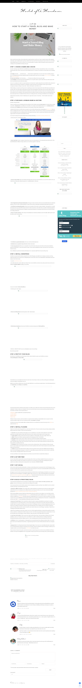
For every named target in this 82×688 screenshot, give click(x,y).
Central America (62, 151)
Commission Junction (22, 491)
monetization (16, 563)
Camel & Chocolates (15, 76)
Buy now (77, 236)
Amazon (16, 491)
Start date (61, 229)
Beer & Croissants (48, 75)
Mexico (60, 154)
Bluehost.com (49, 109)
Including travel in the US (66, 225)
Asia (59, 151)
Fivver (51, 422)
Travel (69, 154)
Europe (64, 153)
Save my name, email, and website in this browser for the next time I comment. (24, 667)
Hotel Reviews (68, 153)
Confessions (68, 151)
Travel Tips (61, 155)
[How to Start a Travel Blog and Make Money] (32, 44)
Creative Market (13, 413)
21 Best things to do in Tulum (42, 570)
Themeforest (12, 412)
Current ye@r (12, 672)
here (18, 499)
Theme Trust (12, 416)
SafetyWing (28, 494)
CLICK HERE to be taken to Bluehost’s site (43, 115)
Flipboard (30, 474)
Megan (19, 601)
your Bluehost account (18, 260)
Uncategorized (66, 155)
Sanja (19, 613)
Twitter (13, 474)
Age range (61, 221)
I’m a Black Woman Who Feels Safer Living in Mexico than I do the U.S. (25, 570)
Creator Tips (32, 23)
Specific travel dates (65, 227)
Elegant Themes (13, 415)
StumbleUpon (24, 474)
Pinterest (15, 474)
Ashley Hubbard (21, 639)
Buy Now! (64, 241)
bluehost (12, 563)
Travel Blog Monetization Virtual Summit (24, 525)
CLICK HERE (28, 527)
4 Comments (52, 563)
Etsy (17, 423)
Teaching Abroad (64, 154)
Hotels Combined (29, 491)
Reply (54, 608)
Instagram (19, 474)
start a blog (21, 563)
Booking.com (34, 491)
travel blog (26, 563)
